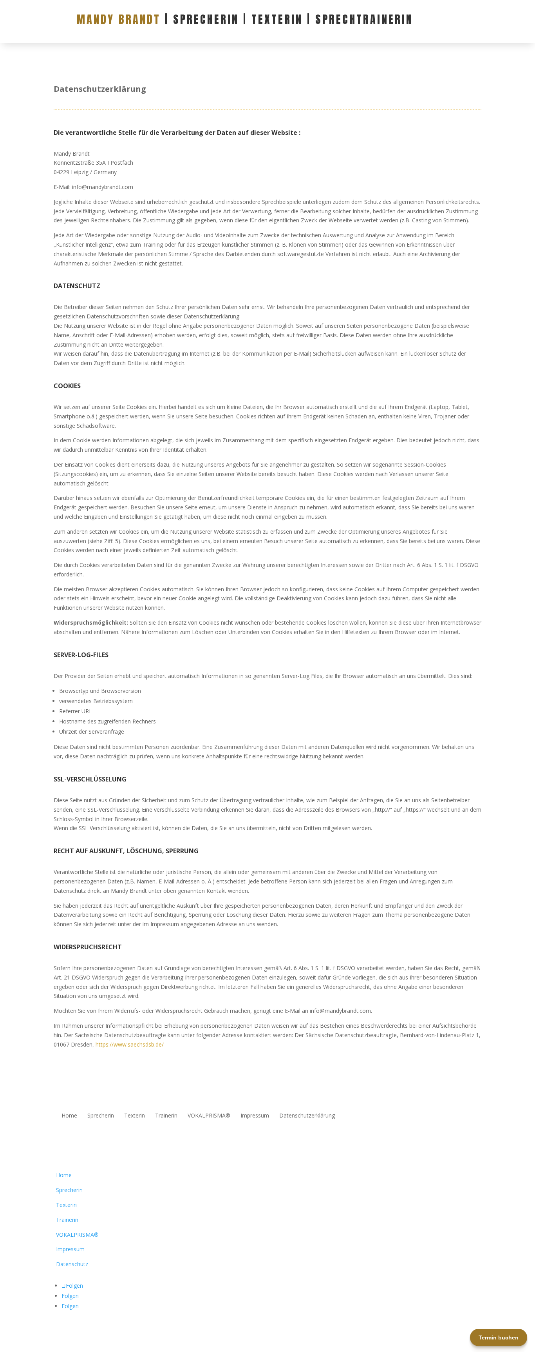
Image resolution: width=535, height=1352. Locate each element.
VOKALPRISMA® (209, 1116)
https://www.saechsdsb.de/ (130, 1044)
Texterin (134, 1116)
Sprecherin (100, 1116)
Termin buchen (499, 1337)
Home (69, 1116)
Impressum (254, 1116)
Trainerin (166, 1116)
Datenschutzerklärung (307, 1116)
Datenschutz (72, 1264)
